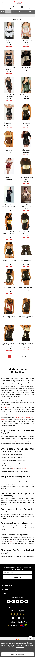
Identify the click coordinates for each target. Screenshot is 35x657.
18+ (19, 11)
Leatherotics (6, 407)
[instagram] (9, 601)
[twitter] (17, 601)
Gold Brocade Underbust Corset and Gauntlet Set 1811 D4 (9, 206)
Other (24, 11)
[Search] (2, 3)
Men (14, 11)
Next (23, 356)
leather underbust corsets (22, 417)
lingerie (24, 468)
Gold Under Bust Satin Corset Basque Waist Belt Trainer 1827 (9, 233)
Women (8, 11)
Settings (17, 651)
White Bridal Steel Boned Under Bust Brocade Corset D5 (26, 177)
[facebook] (13, 601)
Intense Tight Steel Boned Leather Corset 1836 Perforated (26, 289)
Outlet (31, 11)
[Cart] (33, 3)
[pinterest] (22, 601)
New (2, 11)
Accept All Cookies (17, 654)
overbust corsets (18, 441)
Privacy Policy (20, 647)
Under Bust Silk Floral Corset (26, 67)
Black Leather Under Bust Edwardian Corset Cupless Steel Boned (9, 345)
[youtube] (26, 601)
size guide (13, 541)
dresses (14, 468)
